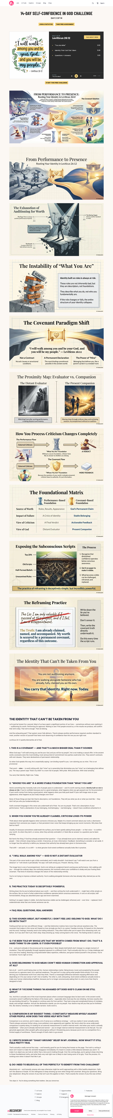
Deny (90, 1111)
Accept (77, 1111)
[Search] (92, 3)
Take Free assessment (65, 24)
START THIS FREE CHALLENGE (56, 83)
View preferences (104, 1111)
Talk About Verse (92, 37)
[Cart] (98, 3)
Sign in (102, 3)
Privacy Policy (90, 1115)
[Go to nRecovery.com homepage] (11, 3)
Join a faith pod (46, 24)
